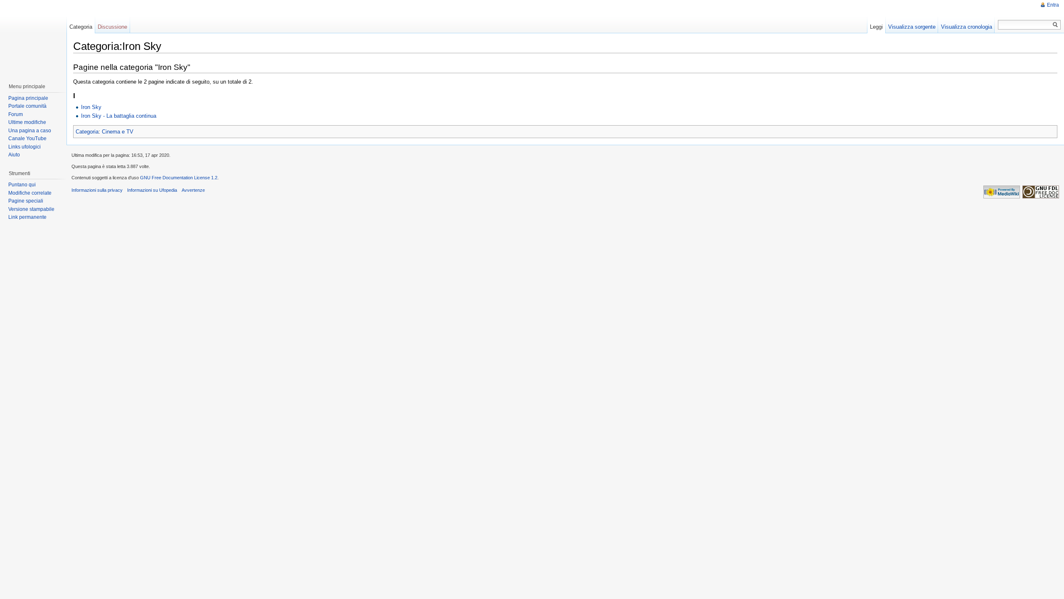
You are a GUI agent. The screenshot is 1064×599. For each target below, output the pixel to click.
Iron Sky (91, 107)
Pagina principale (28, 98)
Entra (1053, 5)
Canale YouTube (27, 138)
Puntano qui (22, 185)
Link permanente (27, 217)
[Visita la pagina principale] (33, 37)
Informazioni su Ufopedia (152, 190)
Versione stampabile (31, 209)
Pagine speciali (25, 201)
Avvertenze (193, 190)
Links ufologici (24, 147)
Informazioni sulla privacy (97, 190)
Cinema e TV (117, 132)
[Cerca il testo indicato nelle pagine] (1055, 25)
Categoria (87, 132)
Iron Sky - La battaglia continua (118, 116)
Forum (15, 114)
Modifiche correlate (30, 193)
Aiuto (14, 155)
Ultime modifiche (27, 122)
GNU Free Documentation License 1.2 (178, 177)
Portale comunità (27, 106)
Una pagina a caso (29, 131)
